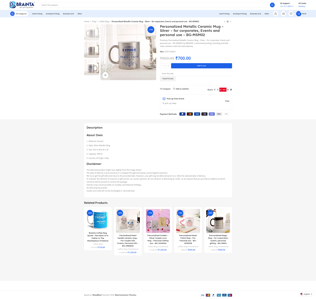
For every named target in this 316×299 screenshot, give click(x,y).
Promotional (133, 249)
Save (224, 90)
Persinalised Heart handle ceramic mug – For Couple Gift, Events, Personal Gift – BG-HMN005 (127, 240)
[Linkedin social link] (227, 89)
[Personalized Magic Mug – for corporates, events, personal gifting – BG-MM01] (218, 221)
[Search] (272, 5)
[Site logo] (22, 4)
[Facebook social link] (214, 89)
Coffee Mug (104, 21)
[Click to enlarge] (105, 75)
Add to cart (201, 66)
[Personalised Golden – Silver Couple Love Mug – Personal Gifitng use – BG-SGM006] (158, 221)
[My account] (275, 13)
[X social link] (217, 89)
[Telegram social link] (231, 89)
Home (86, 21)
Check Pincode (167, 78)
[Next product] (230, 21)
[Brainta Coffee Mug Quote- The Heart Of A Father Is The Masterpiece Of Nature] (98, 219)
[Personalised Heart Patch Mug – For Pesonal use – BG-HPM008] (188, 221)
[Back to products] (227, 21)
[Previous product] (224, 21)
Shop (94, 21)
